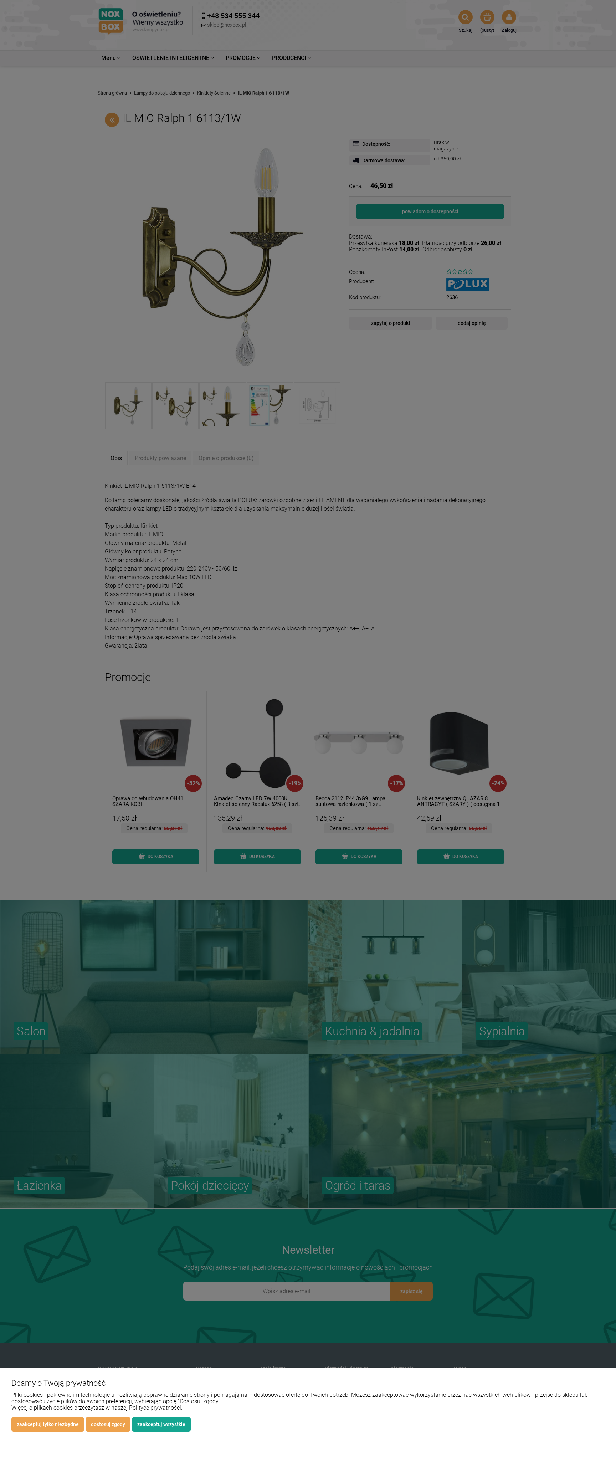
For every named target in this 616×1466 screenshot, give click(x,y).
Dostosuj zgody (108, 1424)
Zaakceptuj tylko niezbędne (48, 1424)
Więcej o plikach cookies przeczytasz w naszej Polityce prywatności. (97, 1407)
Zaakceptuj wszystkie (161, 1424)
